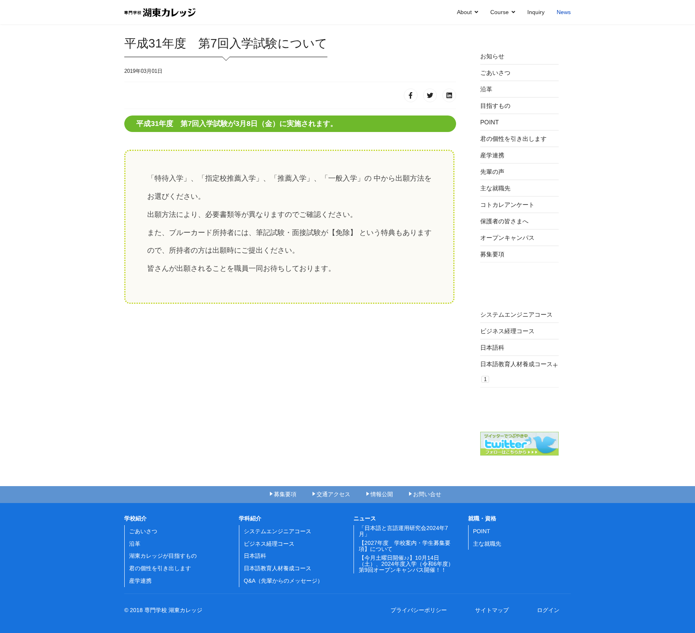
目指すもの (495, 105)
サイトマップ (494, 610)
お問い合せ (427, 494)
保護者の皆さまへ (504, 221)
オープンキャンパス (507, 237)
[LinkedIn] (449, 95)
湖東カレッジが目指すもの (163, 556)
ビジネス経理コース (507, 331)
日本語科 (492, 347)
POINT (489, 122)
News (564, 12)
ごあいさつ (495, 72)
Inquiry (536, 12)
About (464, 12)
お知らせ (492, 56)
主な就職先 (495, 188)
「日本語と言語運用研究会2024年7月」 (403, 531)
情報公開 (381, 494)
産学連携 (492, 155)
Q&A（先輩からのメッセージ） (283, 580)
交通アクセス (333, 494)
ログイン (548, 610)
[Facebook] (410, 95)
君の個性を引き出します (513, 138)
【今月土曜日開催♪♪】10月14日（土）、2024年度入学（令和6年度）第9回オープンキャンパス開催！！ (406, 564)
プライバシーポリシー (421, 610)
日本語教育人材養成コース (516, 371)
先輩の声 (492, 171)
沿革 (486, 89)
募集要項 (492, 254)
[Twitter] (430, 95)
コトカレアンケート (507, 204)
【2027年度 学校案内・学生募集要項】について (404, 546)
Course (499, 12)
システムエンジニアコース (516, 314)
